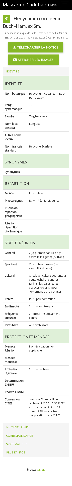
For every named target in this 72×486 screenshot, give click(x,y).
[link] (35, 48)
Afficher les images (35, 59)
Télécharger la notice (37, 47)
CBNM (41, 469)
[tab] (36, 71)
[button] (12, 71)
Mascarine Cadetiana (26, 4)
